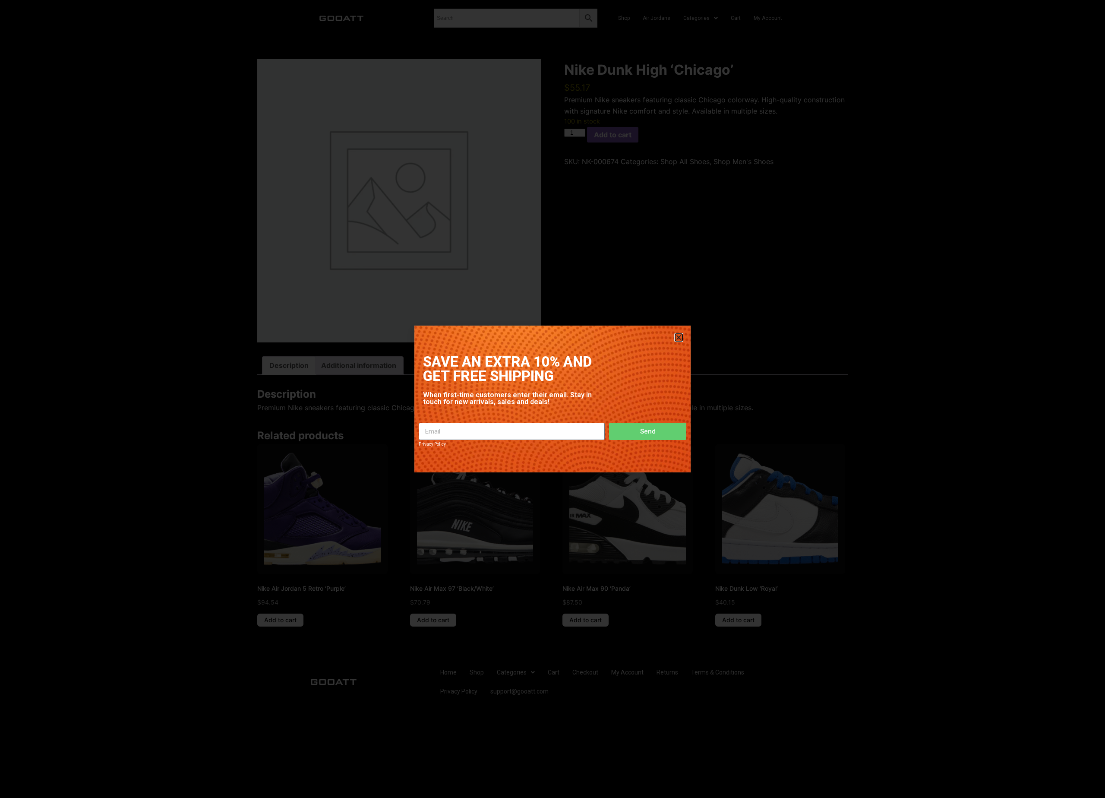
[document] (552, 399)
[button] (679, 337)
